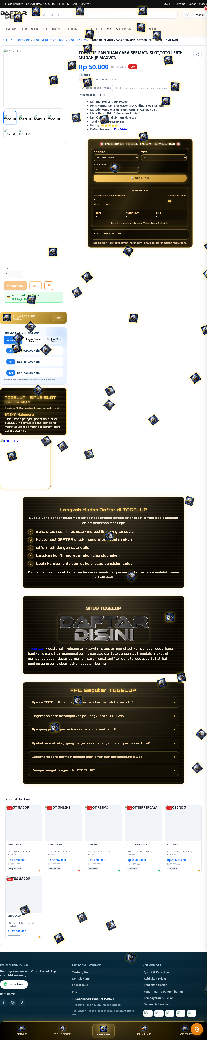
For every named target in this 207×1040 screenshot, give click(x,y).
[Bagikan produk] (197, 54)
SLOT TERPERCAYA (99, 29)
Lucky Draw (13, 340)
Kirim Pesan (16, 984)
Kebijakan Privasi (155, 978)
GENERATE (140, 178)
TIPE (144, 152)
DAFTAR (103, 1034)
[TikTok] (22, 1002)
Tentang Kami (81, 972)
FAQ (75, 991)
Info (58, 317)
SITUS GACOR (147, 29)
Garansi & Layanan (157, 1004)
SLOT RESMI (124, 29)
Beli (35, 285)
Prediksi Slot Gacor (53, 340)
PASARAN (101, 152)
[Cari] (37, 15)
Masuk (203, 4)
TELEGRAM (62, 1034)
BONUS (22, 1034)
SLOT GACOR (29, 29)
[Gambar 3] (39, 117)
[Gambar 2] (24, 117)
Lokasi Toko (80, 985)
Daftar (192, 4)
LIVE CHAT (185, 1034)
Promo (181, 4)
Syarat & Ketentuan (157, 972)
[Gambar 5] (9, 132)
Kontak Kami (81, 978)
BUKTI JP (144, 1034)
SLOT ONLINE (52, 29)
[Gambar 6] (24, 132)
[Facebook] (3, 1002)
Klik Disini (121, 129)
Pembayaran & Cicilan (159, 998)
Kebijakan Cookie (155, 985)
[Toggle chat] (197, 1029)
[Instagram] (12, 1002)
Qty (6, 268)
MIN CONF (100, 164)
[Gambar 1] (9, 117)
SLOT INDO (74, 29)
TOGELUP (168, 4)
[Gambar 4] (54, 117)
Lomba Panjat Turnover (33, 340)
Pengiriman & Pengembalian (163, 991)
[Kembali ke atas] (198, 1019)
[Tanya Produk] (48, 285)
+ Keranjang (15, 285)
